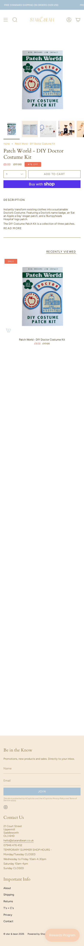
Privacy (7, 914)
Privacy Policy (59, 798)
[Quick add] (8, 330)
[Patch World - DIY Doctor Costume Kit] (42, 296)
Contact (8, 921)
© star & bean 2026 (13, 934)
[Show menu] (5, 19)
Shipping (8, 894)
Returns (8, 901)
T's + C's (8, 908)
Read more (12, 228)
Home (6, 143)
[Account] (69, 19)
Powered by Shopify (38, 934)
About (7, 888)
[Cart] (78, 19)
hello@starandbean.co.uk (18, 840)
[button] (14, 19)
